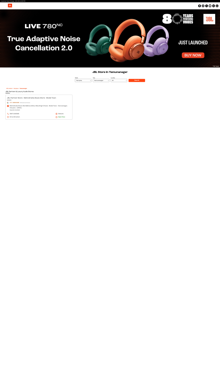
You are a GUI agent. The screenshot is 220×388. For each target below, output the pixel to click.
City (94, 77)
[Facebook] (199, 5)
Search (136, 80)
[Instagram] (203, 5)
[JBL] (10, 6)
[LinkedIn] (213, 5)
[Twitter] (206, 5)
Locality (113, 77)
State (76, 77)
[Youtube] (210, 5)
